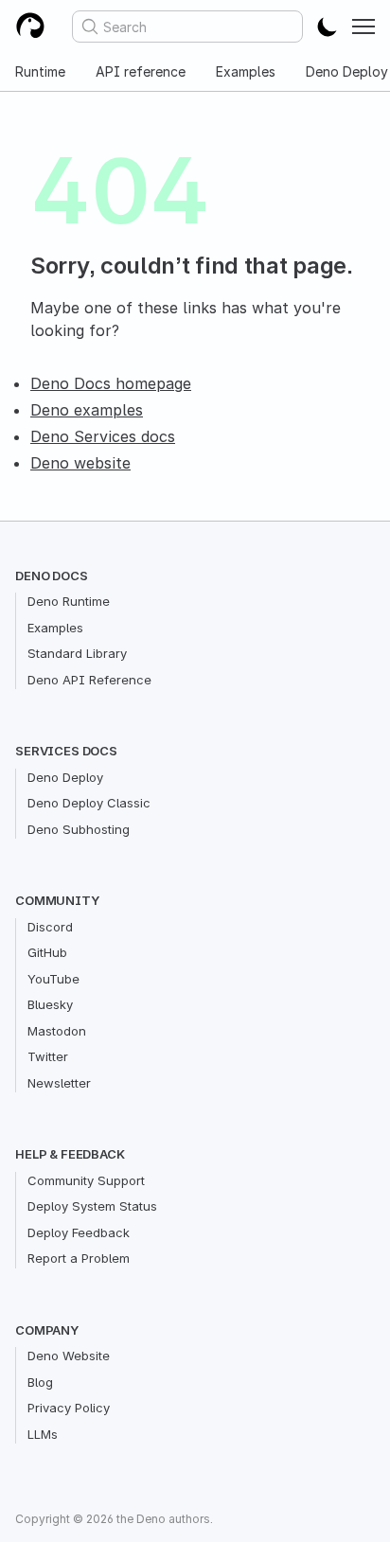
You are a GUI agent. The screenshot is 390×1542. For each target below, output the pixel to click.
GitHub (47, 952)
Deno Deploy (65, 777)
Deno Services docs (102, 436)
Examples (245, 71)
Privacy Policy (68, 1407)
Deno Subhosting (78, 829)
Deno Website (68, 1355)
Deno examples (86, 409)
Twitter (47, 1056)
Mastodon (56, 1030)
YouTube (53, 978)
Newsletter (59, 1082)
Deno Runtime (68, 601)
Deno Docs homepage (110, 383)
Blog (40, 1382)
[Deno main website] (30, 26)
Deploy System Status (92, 1206)
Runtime (40, 71)
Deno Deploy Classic (89, 802)
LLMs (42, 1434)
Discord (50, 926)
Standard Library (77, 653)
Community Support (86, 1180)
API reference (141, 71)
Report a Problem (78, 1258)
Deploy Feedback (78, 1232)
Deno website (80, 462)
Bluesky (50, 1004)
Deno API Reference (89, 679)
